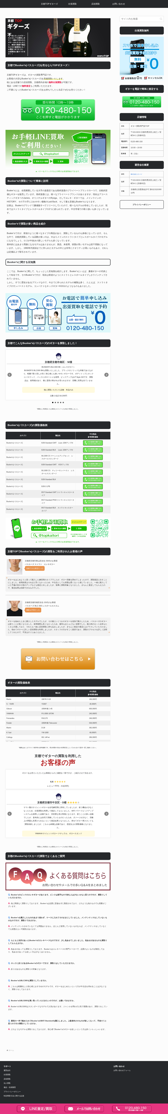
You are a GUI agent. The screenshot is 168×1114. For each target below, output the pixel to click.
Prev (9, 375)
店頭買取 (7, 1079)
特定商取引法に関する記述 (14, 1096)
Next (106, 375)
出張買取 (7, 1075)
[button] (161, 18)
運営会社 (7, 1070)
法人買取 (7, 1083)
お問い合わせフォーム (122, 1070)
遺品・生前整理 (10, 1087)
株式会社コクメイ (136, 174)
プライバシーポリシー (142, 205)
